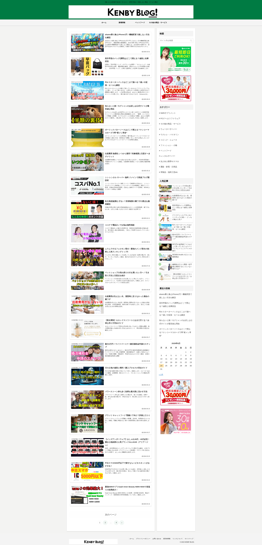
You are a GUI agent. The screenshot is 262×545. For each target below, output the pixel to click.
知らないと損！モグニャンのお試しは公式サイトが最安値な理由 (175, 322)
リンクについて (178, 538)
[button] (191, 40)
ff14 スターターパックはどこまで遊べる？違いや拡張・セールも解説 (174, 313)
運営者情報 (166, 538)
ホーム (132, 538)
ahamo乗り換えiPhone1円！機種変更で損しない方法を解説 (175, 296)
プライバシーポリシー (143, 538)
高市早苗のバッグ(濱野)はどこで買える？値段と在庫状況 (174, 304)
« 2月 (161, 375)
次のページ (111, 514)
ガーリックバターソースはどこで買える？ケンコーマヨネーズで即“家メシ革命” (175, 332)
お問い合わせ (156, 538)
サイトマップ (189, 538)
